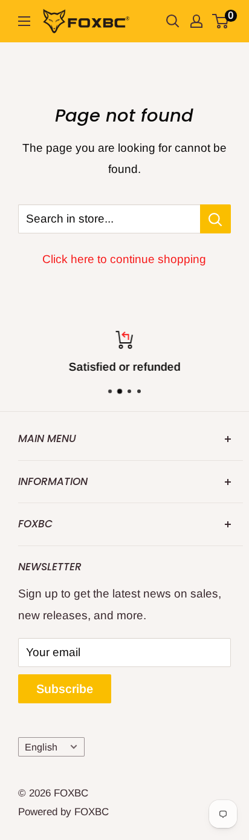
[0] (220, 21)
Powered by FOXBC (63, 812)
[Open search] (172, 21)
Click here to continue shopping (124, 259)
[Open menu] (24, 21)
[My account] (196, 21)
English (41, 746)
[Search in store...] (215, 218)
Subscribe (64, 688)
